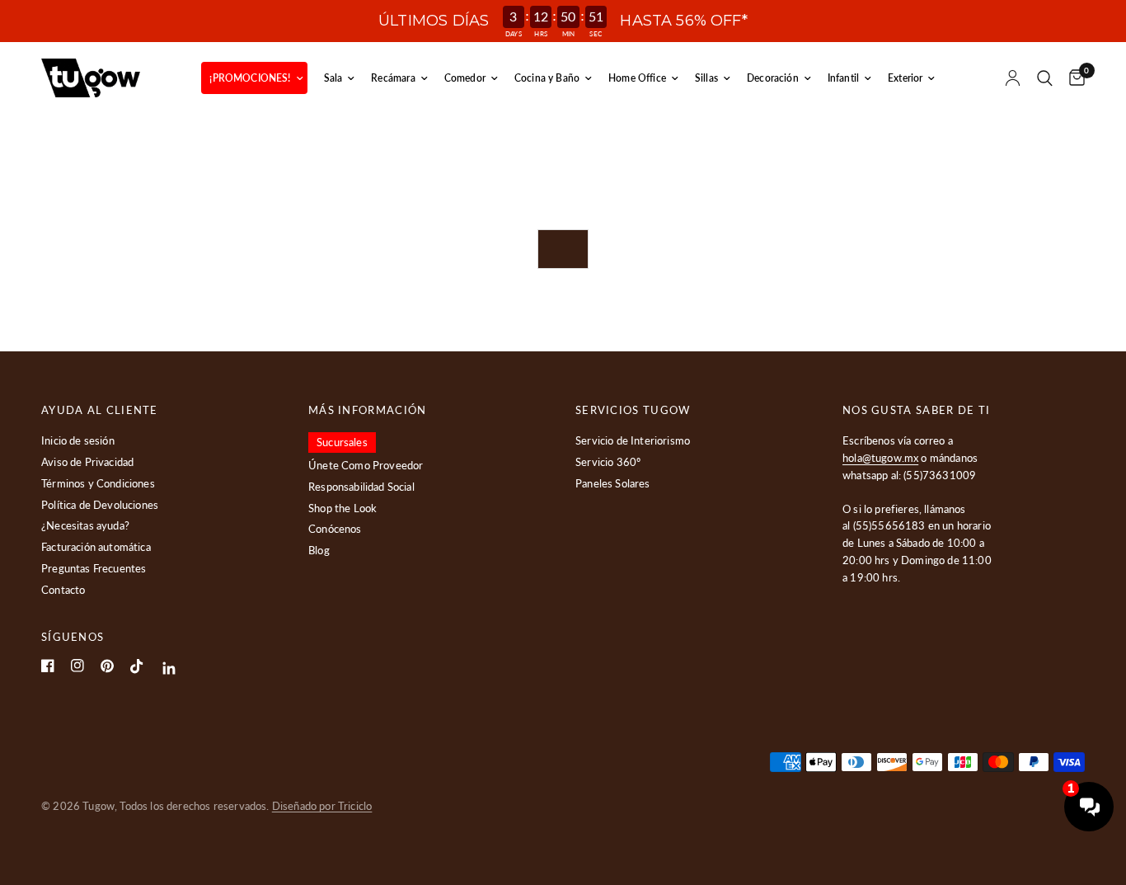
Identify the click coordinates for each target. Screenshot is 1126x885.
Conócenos (335, 528)
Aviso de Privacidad (87, 461)
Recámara (393, 78)
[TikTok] (136, 666)
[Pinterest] (107, 666)
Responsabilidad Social (361, 486)
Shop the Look (342, 508)
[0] (1073, 78)
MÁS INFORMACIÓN (367, 410)
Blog (319, 550)
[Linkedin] (169, 668)
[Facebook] (47, 665)
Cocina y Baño (546, 78)
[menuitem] (254, 78)
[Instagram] (77, 665)
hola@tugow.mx (880, 457)
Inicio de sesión (78, 440)
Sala (333, 78)
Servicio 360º (607, 461)
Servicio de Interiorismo (632, 440)
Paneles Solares (612, 483)
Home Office (637, 78)
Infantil (843, 78)
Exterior (905, 78)
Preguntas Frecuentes (93, 568)
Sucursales (342, 442)
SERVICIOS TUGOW (633, 410)
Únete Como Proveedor (365, 465)
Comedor (465, 78)
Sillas (706, 78)
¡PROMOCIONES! (249, 78)
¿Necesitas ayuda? (85, 525)
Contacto (63, 589)
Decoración (773, 78)
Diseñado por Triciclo (322, 805)
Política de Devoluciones (99, 504)
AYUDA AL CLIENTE (99, 410)
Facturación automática (96, 546)
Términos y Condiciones (98, 483)
